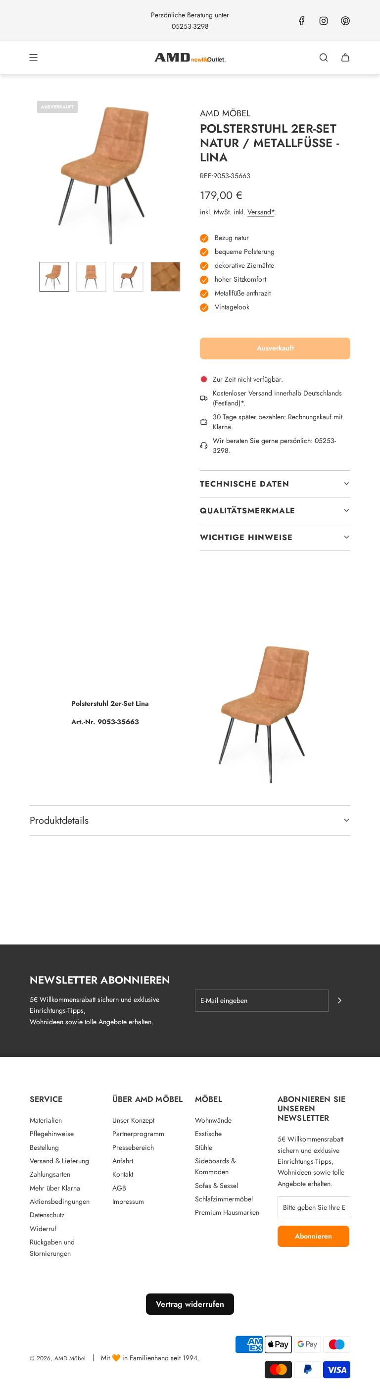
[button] (38, 174)
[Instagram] (323, 21)
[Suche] (323, 57)
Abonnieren (313, 1236)
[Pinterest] (345, 21)
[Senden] (339, 1000)
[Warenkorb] (345, 57)
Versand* (260, 212)
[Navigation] (33, 57)
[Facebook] (302, 21)
